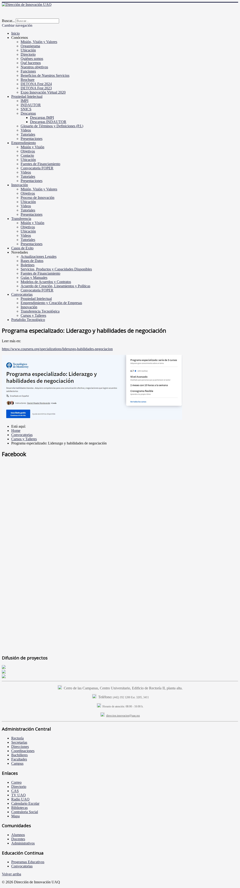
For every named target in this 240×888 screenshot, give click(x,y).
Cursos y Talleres (33, 315)
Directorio (28, 54)
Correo (16, 782)
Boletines (27, 265)
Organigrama (30, 46)
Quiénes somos (32, 59)
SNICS (26, 109)
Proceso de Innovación (37, 198)
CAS (15, 791)
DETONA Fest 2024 (36, 84)
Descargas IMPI (42, 118)
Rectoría (17, 738)
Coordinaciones (22, 751)
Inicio (15, 33)
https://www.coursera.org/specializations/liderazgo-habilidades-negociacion (57, 349)
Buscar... (8, 21)
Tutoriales (28, 134)
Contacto (27, 155)
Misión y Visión (32, 147)
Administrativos (23, 843)
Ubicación (28, 50)
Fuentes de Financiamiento (40, 164)
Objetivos (28, 151)
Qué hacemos (31, 63)
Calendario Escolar (25, 803)
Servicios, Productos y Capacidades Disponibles (56, 269)
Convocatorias (22, 294)
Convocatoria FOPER (37, 168)
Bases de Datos (32, 261)
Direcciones (20, 747)
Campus (17, 763)
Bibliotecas (19, 808)
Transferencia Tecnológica (40, 311)
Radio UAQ (20, 799)
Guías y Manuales (34, 278)
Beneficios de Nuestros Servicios (45, 75)
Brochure (27, 80)
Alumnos (18, 835)
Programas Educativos (27, 862)
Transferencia (21, 219)
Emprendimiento (23, 143)
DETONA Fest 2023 (36, 88)
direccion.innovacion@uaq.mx (123, 715)
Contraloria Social (24, 812)
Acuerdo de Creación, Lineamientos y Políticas (55, 286)
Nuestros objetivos (34, 67)
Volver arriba (11, 874)
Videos (26, 130)
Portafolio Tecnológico (28, 320)
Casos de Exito (22, 248)
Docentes (18, 839)
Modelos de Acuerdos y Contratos (46, 282)
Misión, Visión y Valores (39, 42)
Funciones (28, 71)
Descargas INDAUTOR (48, 122)
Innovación (19, 185)
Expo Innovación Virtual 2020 (43, 92)
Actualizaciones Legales (38, 256)
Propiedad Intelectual (26, 96)
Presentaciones (31, 139)
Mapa (15, 816)
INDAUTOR (31, 105)
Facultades (19, 759)
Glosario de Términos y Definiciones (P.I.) (52, 126)
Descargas (28, 113)
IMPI (24, 101)
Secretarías (19, 742)
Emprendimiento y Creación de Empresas (51, 303)
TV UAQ (18, 795)
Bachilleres (19, 755)
